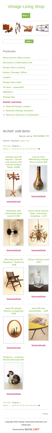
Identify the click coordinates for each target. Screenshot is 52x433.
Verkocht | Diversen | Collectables (22, 115)
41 (21, 149)
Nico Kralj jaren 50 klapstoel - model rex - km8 (13, 262)
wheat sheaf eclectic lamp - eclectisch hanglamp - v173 (38, 213)
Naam (22, 141)
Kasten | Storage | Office (15, 72)
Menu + (26, 15)
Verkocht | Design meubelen (19, 110)
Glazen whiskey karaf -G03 (38, 260)
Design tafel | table (12, 82)
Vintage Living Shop (26, 6)
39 (16, 149)
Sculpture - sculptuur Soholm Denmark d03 (13, 358)
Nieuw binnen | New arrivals (16, 57)
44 (29, 149)
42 (23, 149)
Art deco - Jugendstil (13, 87)
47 (36, 149)
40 (18, 149)
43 (26, 149)
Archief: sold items (12, 102)
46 (34, 149)
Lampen (7, 77)
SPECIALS (8, 92)
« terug (45, 414)
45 (31, 149)
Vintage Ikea (9, 97)
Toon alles (7, 146)
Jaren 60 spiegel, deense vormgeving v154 (13, 311)
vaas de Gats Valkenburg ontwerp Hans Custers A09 (38, 159)
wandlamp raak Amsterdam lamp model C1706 (13, 213)
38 (13, 149)
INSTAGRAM (38, 136)
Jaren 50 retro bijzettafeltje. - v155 (38, 309)
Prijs (28, 141)
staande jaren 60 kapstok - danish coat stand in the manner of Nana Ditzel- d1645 (13, 162)
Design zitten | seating (14, 67)
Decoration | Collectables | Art (17, 62)
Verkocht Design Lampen (18, 106)
